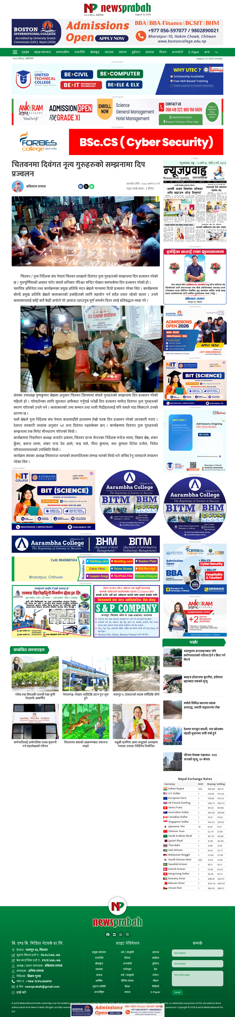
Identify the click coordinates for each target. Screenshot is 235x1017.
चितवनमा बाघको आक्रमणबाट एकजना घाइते (86, 744)
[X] (86, 186)
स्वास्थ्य (109, 52)
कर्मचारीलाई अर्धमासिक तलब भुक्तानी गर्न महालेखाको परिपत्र (35, 744)
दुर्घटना (136, 52)
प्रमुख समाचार (42, 52)
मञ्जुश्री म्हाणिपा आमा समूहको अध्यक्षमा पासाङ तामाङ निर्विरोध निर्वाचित (136, 744)
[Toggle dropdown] (216, 52)
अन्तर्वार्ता (177, 52)
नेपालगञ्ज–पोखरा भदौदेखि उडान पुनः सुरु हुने (86, 696)
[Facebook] (80, 186)
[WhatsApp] (91, 186)
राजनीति (79, 52)
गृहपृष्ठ (25, 52)
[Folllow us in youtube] (114, 935)
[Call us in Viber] (127, 935)
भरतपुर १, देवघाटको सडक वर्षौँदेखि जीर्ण (136, 694)
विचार (163, 52)
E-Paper (193, 52)
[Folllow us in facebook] (108, 935)
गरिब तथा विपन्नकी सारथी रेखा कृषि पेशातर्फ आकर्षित (35, 696)
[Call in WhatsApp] (121, 935)
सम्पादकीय (62, 52)
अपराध (150, 52)
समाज (122, 52)
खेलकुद (94, 52)
